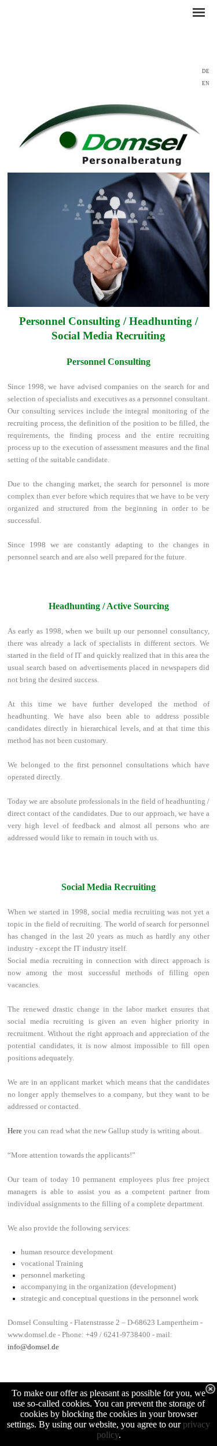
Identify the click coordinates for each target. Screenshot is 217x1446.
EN (205, 83)
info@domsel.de (33, 1346)
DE (205, 71)
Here (15, 1130)
